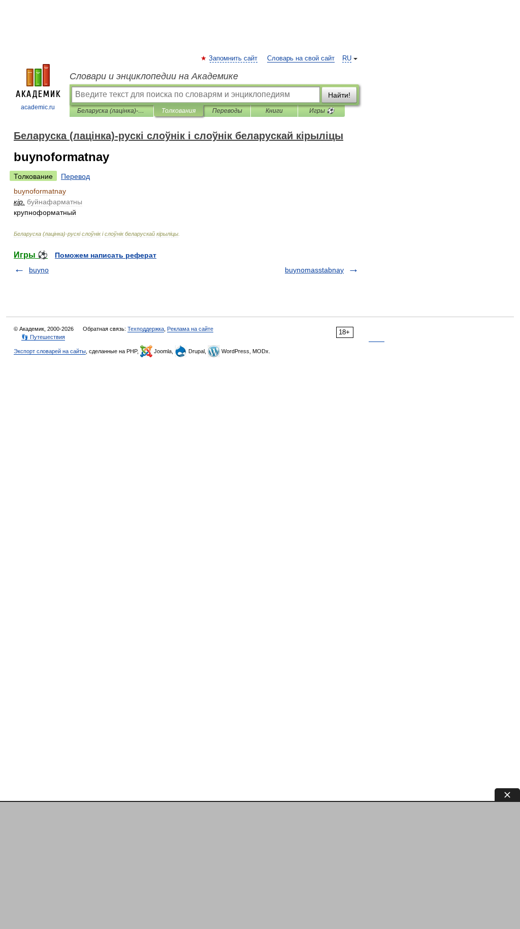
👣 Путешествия (43, 337)
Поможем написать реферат (105, 255)
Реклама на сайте (190, 329)
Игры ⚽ (321, 110)
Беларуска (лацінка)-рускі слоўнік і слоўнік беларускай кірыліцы (111, 110)
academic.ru (38, 107)
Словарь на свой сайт (301, 58)
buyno (39, 270)
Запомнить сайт (233, 58)
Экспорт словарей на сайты (50, 351)
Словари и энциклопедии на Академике (154, 76)
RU (346, 58)
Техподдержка (145, 329)
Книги (274, 110)
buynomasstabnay (314, 270)
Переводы (227, 110)
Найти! (339, 95)
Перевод (75, 176)
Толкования (178, 110)
